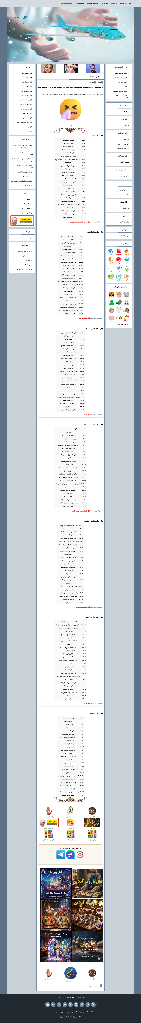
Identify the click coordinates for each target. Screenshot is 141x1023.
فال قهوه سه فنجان (123, 143)
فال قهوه (126, 139)
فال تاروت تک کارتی (26, 86)
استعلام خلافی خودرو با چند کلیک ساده (23, 153)
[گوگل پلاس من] (59, 1004)
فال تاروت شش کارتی (25, 104)
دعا (128, 194)
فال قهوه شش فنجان (123, 148)
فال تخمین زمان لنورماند (25, 251)
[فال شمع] (56, 915)
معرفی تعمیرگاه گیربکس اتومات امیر (21, 180)
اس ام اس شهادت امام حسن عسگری (121, 96)
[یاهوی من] (93, 1004)
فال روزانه (105, 3)
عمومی (92, 985)
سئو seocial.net (27, 176)
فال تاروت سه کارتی (26, 91)
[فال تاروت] (87, 884)
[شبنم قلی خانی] (48, 68)
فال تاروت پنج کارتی (26, 99)
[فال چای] (87, 947)
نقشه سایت (63, 1016)
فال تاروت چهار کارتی (26, 95)
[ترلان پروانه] (71, 68)
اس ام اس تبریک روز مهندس (120, 91)
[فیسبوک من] (82, 1004)
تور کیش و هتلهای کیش (25, 171)
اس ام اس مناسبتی (92, 3)
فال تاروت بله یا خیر (26, 126)
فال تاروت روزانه (27, 73)
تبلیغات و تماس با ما (66, 3)
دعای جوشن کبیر (124, 189)
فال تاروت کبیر (27, 77)
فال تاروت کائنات (27, 81)
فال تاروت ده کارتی (26, 113)
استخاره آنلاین (80, 3)
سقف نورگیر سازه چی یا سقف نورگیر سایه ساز (22, 159)
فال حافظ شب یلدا (27, 208)
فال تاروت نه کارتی (26, 108)
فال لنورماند (28, 260)
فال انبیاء (126, 125)
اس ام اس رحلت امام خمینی (121, 77)
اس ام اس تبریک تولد (122, 86)
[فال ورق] (56, 947)
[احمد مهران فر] (93, 68)
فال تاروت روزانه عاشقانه (24, 122)
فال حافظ (123, 3)
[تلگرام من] (87, 1004)
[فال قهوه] (87, 915)
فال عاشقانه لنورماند (26, 255)
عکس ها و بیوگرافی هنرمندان (23, 269)
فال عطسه (20, 17)
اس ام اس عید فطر (123, 81)
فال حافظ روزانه (27, 203)
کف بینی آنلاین (125, 162)
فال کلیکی (126, 208)
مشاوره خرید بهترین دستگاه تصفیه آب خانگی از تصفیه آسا (22, 146)
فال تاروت (114, 3)
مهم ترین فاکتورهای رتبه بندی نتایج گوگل (22, 166)
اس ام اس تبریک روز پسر (121, 73)
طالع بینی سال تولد (123, 324)
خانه (130, 3)
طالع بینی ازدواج (124, 175)
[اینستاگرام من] (76, 1004)
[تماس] (70, 1004)
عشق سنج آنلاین (124, 221)
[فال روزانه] (56, 884)
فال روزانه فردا (27, 264)
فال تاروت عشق (27, 117)
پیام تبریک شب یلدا (26, 212)
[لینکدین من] (47, 1004)
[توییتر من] (65, 1004)
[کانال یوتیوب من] (53, 1004)
